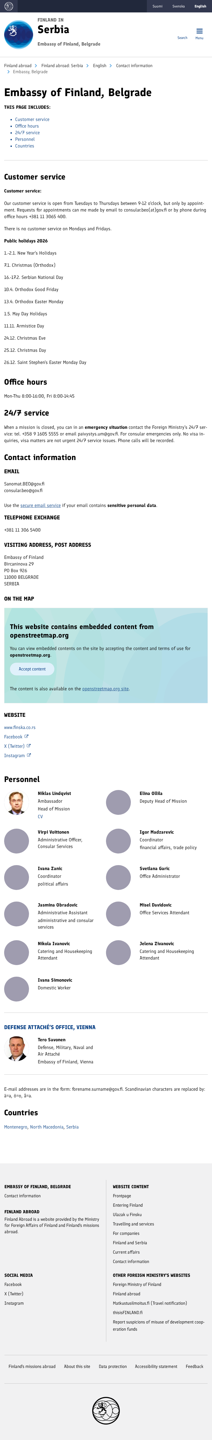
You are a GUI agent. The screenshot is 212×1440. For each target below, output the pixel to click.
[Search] (182, 31)
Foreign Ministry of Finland (137, 1284)
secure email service (40, 505)
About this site (77, 1366)
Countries (24, 146)
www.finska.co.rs (20, 727)
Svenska (179, 6)
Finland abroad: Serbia (61, 65)
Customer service (32, 119)
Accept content (32, 669)
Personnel (25, 139)
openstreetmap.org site (105, 688)
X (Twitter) (15, 746)
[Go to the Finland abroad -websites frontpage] (9, 6)
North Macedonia (46, 1127)
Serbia (72, 1127)
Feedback (194, 1366)
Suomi (158, 6)
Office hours (27, 126)
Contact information (133, 65)
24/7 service (27, 132)
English (99, 65)
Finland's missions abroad (32, 1366)
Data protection (113, 1366)
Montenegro (15, 1127)
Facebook (14, 736)
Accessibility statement (156, 1366)
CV (40, 816)
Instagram (15, 755)
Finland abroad (17, 65)
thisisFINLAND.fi (128, 1312)
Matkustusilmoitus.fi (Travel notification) (150, 1303)
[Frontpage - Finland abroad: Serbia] (18, 34)
